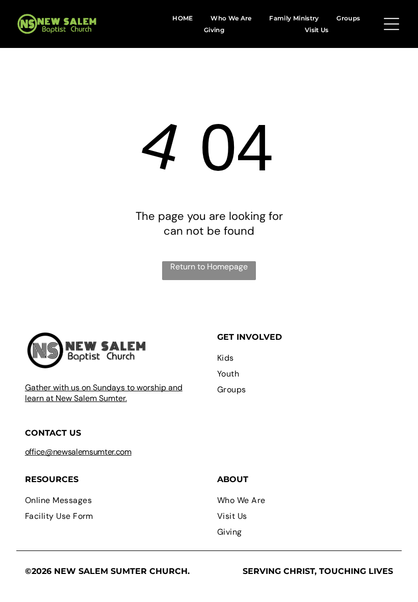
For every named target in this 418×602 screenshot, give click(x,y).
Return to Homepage (209, 266)
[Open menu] (391, 24)
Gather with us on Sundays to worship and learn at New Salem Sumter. (103, 393)
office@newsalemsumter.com (78, 451)
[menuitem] (182, 18)
